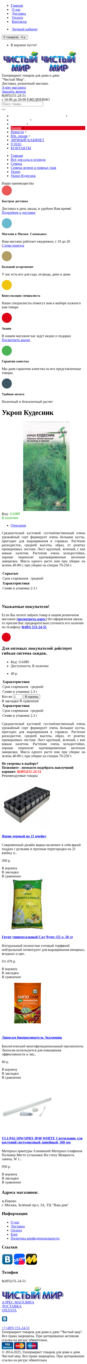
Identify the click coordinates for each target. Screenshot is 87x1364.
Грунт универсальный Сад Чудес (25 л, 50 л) (37, 937)
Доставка (18, 1226)
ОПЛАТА (9, 1310)
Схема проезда (13, 245)
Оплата (16, 1230)
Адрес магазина (14, 87)
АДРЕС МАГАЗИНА (18, 1302)
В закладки (10, 701)
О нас (15, 1222)
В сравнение (29, 701)
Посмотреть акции (16, 340)
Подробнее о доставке (18, 212)
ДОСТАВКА (12, 1306)
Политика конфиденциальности (35, 1238)
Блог (14, 1234)
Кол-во (7, 696)
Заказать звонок (14, 91)
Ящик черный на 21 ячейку (24, 836)
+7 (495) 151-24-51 (16, 1328)
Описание (18, 525)
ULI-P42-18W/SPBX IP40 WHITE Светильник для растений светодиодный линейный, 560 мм (42, 1140)
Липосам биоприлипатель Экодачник (32, 1037)
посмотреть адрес (32, 619)
